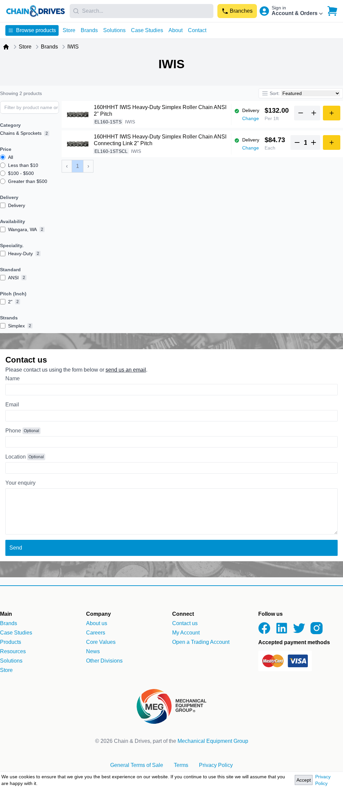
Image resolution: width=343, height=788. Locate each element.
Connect (183, 614)
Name (12, 378)
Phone (13, 430)
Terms (181, 765)
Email (12, 404)
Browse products (36, 30)
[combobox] (141, 11)
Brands (89, 30)
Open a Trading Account (200, 642)
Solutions (114, 30)
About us (96, 623)
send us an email (126, 370)
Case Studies (147, 30)
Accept (303, 780)
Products (10, 642)
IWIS (73, 47)
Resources (13, 651)
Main (6, 614)
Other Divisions (104, 661)
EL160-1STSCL (111, 151)
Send (15, 548)
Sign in (279, 7)
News (93, 651)
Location (15, 457)
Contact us (185, 623)
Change (250, 118)
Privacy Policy (323, 780)
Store (69, 30)
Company (98, 614)
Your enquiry (20, 483)
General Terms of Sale (136, 765)
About (175, 30)
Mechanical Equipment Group (213, 741)
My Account (186, 632)
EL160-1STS (108, 121)
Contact (197, 30)
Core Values (101, 642)
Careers (95, 632)
